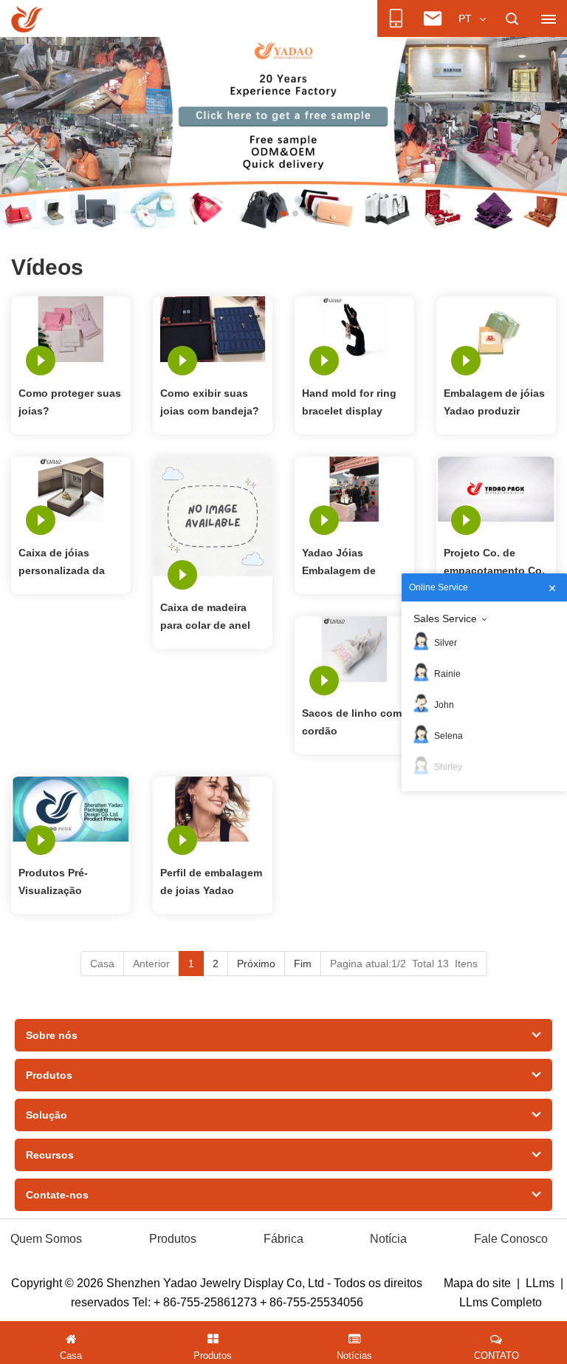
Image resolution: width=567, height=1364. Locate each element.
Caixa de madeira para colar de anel (205, 616)
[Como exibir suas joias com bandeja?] (212, 328)
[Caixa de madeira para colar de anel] (212, 515)
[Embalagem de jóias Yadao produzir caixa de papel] (496, 328)
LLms (540, 1283)
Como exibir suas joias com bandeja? (209, 402)
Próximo (256, 963)
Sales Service (445, 618)
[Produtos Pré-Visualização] (71, 808)
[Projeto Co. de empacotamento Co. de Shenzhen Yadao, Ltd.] (496, 488)
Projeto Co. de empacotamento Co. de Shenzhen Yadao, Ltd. (495, 563)
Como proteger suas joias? (69, 402)
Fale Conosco (511, 1238)
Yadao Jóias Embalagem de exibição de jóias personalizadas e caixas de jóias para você (352, 563)
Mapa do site (477, 1283)
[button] (260, 213)
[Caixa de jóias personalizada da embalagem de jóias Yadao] (71, 488)
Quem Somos (46, 1238)
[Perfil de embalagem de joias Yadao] (212, 808)
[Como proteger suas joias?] (71, 328)
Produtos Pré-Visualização (53, 881)
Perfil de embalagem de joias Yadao (211, 881)
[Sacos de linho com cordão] (354, 648)
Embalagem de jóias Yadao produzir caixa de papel (494, 403)
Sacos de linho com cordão (352, 722)
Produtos (172, 1238)
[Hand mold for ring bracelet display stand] (354, 328)
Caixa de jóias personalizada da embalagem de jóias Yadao (68, 563)
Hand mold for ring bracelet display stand (349, 403)
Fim (303, 963)
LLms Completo (500, 1302)
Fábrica (283, 1238)
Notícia (388, 1238)
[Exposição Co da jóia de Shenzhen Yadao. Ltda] (27, 19)
